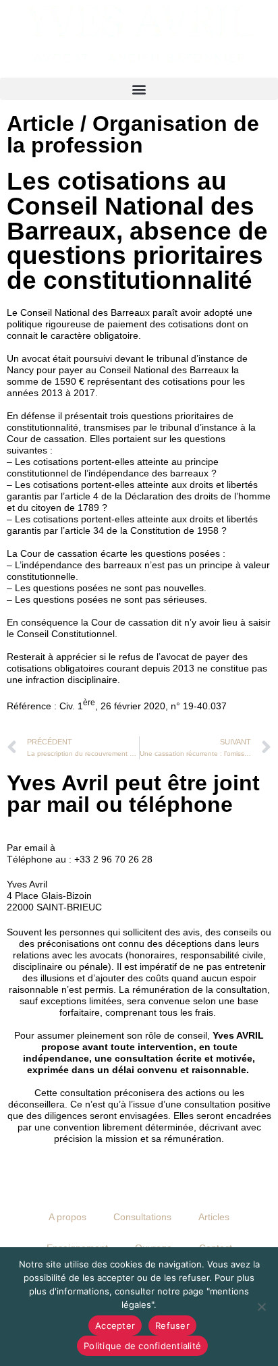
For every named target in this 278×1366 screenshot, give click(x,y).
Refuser (172, 1325)
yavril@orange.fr (93, 847)
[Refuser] (261, 1306)
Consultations (142, 1216)
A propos (67, 1216)
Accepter (115, 1325)
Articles (213, 1216)
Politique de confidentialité (142, 1345)
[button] (139, 89)
